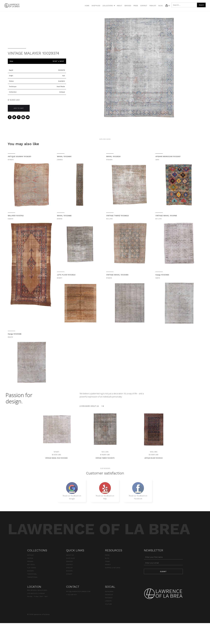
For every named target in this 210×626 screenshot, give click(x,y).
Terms (107, 561)
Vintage (30, 558)
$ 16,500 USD (105, 454)
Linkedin (108, 601)
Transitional (32, 577)
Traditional (32, 574)
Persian (30, 561)
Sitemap (69, 574)
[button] (108, 5)
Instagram (109, 591)
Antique (30, 555)
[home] (12, 5)
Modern (30, 571)
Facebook (109, 594)
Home (87, 5)
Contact (143, 5)
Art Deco (31, 564)
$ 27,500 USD (153, 454)
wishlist (152, 5)
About (119, 5)
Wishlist (69, 568)
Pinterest (109, 598)
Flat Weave (31, 568)
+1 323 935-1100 (71, 594)
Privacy (108, 564)
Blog (160, 5)
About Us (70, 555)
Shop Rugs (96, 5)
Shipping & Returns (112, 568)
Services (127, 5)
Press (135, 5)
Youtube (108, 604)
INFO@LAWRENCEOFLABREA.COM (78, 591)
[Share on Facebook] (10, 117)
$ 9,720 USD (56, 454)
